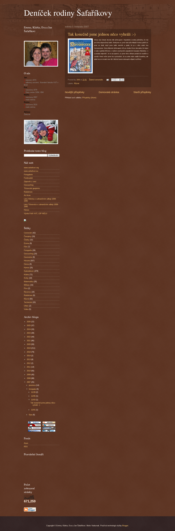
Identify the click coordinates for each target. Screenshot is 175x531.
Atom (26, 443)
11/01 (33, 410)
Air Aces (27, 195)
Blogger (125, 526)
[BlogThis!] (115, 79)
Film (25, 247)
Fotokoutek (28, 178)
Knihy (26, 278)
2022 (29, 337)
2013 (29, 359)
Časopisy (27, 236)
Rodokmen (28, 192)
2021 (29, 341)
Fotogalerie (28, 175)
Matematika (28, 282)
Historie (27, 261)
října (31, 415)
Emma (26, 243)
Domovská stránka (109, 92)
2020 (29, 344)
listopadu (33, 389)
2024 (29, 329)
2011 (29, 367)
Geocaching (28, 185)
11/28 (33, 392)
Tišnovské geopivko (32, 188)
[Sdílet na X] (117, 79)
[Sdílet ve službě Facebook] (120, 79)
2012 (29, 363)
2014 (29, 356)
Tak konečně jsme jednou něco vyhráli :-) (101, 34)
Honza (26, 210)
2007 (29, 382)
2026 (29, 322)
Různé (76, 83)
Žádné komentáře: (96, 80)
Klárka (26, 275)
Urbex (26, 306)
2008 (29, 378)
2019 (29, 348)
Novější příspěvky (74, 92)
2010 (29, 371)
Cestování (28, 233)
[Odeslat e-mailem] (112, 79)
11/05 (33, 396)
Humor (26, 268)
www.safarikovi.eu (31, 171)
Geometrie (28, 257)
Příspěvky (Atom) (89, 98)
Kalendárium (29, 271)
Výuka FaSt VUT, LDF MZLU (35, 213)
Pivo (25, 288)
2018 (29, 352)
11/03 (33, 400)
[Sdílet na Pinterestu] (123, 79)
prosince (32, 385)
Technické (28, 302)
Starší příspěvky (142, 92)
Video (26, 309)
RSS (26, 447)
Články (26, 240)
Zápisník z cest (30, 182)
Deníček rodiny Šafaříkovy (68, 12)
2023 (29, 333)
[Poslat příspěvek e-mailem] (108, 80)
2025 (29, 325)
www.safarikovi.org (31, 168)
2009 (29, 375)
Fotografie (28, 250)
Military (27, 285)
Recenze (27, 292)
